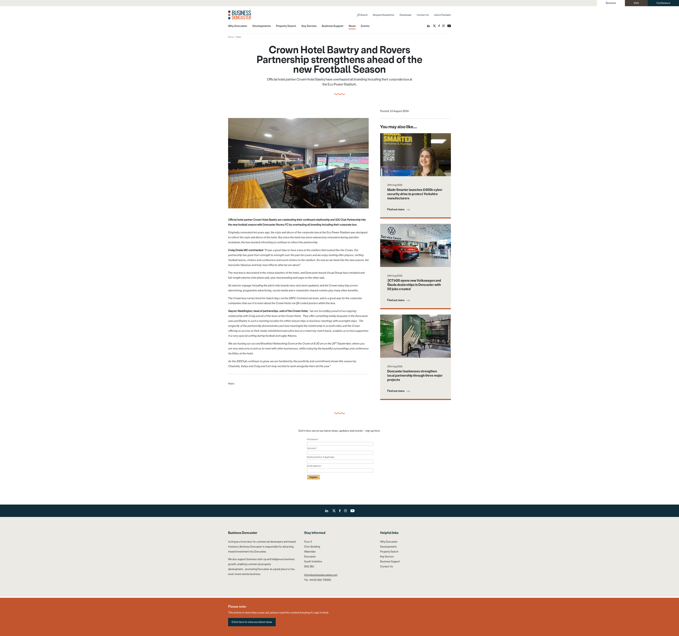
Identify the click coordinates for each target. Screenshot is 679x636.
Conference (663, 3)
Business (611, 3)
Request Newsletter (383, 14)
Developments (388, 546)
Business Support (390, 561)
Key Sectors (387, 556)
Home (231, 37)
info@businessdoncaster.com (320, 575)
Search (364, 14)
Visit (636, 3)
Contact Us (423, 14)
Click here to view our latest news (252, 622)
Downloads (405, 14)
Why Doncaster (388, 541)
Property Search (389, 551)
